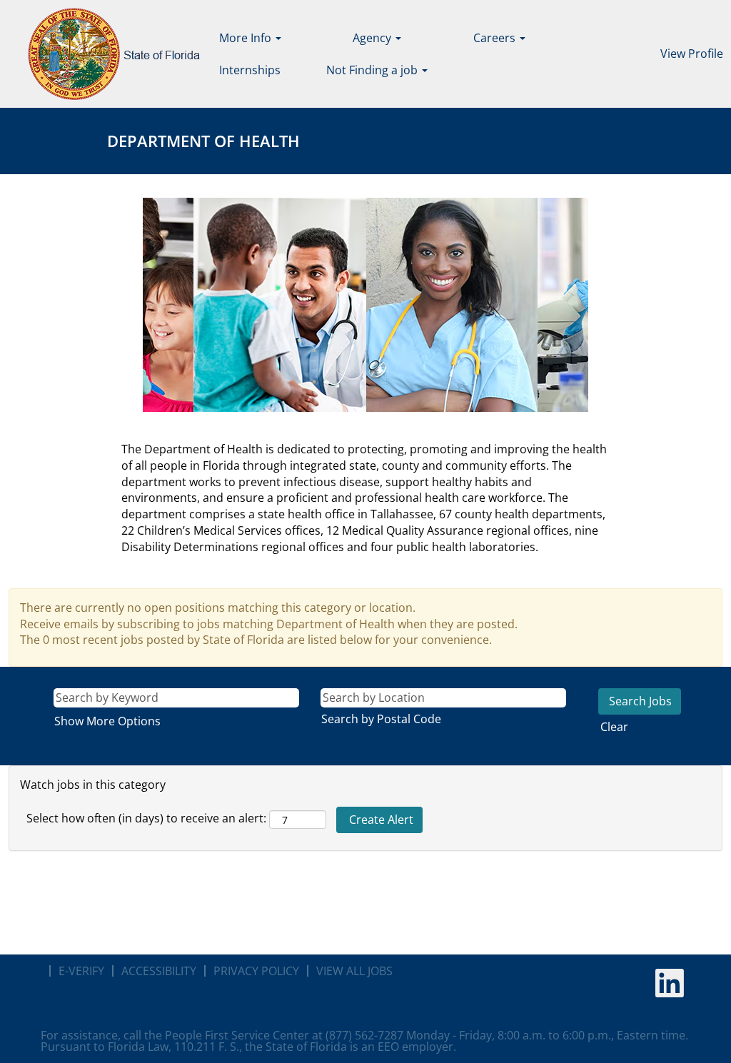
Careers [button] (495, 38)
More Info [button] (246, 38)
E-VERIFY (81, 971)
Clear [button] (614, 727)
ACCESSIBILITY (158, 971)
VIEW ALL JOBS (354, 971)
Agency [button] (373, 38)
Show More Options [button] (107, 721)
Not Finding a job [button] (373, 70)
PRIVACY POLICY (256, 971)
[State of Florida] (104, 54)
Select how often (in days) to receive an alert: (146, 818)
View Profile (691, 53)
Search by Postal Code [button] (381, 719)
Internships (250, 70)
